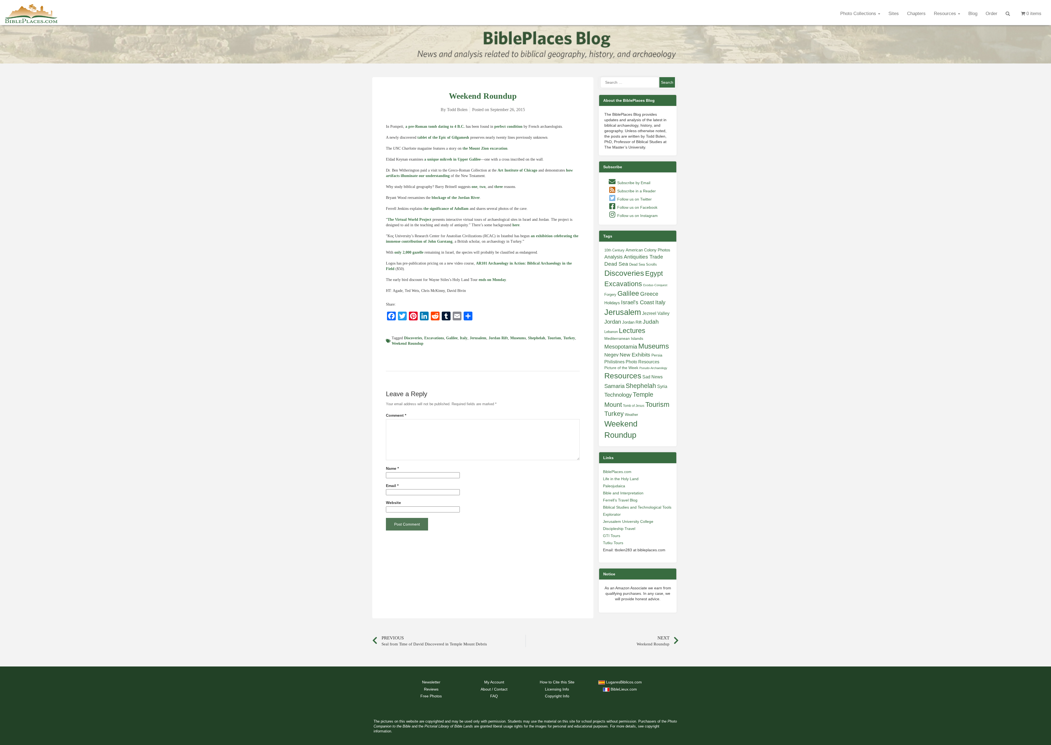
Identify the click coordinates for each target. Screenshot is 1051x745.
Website (393, 503)
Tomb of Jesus (633, 406)
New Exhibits (635, 355)
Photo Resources (642, 362)
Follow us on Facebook (636, 207)
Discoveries (413, 338)
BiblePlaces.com (617, 471)
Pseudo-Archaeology (653, 368)
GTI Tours (611, 536)
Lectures (632, 330)
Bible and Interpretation (623, 493)
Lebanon (611, 332)
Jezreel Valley (655, 313)
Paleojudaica (614, 486)
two (483, 187)
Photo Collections (858, 13)
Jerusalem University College (628, 521)
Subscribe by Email (633, 183)
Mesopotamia (620, 347)
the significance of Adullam (446, 209)
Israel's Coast (637, 302)
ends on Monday (492, 280)
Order (991, 13)
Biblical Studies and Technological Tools (637, 507)
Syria (662, 386)
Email (392, 486)
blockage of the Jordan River (456, 198)
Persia (656, 355)
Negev (611, 355)
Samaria (614, 386)
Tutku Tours (613, 543)
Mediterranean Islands (623, 338)
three (498, 187)
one (474, 187)
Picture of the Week (621, 368)
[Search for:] (629, 82)
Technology (618, 395)
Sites (893, 13)
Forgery (610, 294)
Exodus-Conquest (655, 285)
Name (392, 468)
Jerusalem (478, 338)
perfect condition (508, 126)
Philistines (614, 361)
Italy (463, 338)
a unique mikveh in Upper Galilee (452, 159)
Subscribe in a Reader (636, 191)
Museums (518, 338)
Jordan (612, 322)
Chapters (916, 13)
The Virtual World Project (409, 220)
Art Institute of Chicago (517, 170)
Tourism (554, 338)
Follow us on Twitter (634, 199)
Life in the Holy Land (621, 479)
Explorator (612, 514)
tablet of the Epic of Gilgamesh (443, 137)
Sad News (652, 376)
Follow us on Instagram (637, 215)
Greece (649, 294)
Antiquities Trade (643, 257)
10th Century (614, 250)
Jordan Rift (498, 338)
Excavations (434, 338)
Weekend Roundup (407, 343)
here (515, 225)
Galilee (452, 338)
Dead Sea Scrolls (643, 264)
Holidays (612, 303)
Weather (631, 415)
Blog (972, 13)
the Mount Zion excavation (485, 148)
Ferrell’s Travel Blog (620, 500)
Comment (396, 415)
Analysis (613, 257)
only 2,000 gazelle (408, 252)
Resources (945, 13)
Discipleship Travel (619, 528)
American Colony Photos (648, 250)
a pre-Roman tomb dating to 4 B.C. (435, 126)
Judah (651, 321)
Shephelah (536, 338)
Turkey (569, 338)
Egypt (654, 273)
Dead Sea (616, 264)
